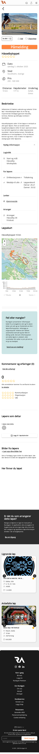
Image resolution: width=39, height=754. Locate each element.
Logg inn (19, 678)
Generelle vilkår (19, 712)
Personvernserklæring (19, 715)
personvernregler (30, 742)
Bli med (19, 675)
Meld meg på (29, 738)
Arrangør (19, 694)
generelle (15, 743)
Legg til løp (19, 704)
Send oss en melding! (15, 347)
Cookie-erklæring (19, 717)
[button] (19, 145)
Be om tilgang (10, 537)
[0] (31, 3)
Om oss (19, 688)
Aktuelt (19, 691)
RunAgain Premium (19, 680)
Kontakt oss (20, 702)
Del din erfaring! (8, 369)
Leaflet (24, 279)
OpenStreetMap (32, 279)
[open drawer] (36, 3)
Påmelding (19, 47)
